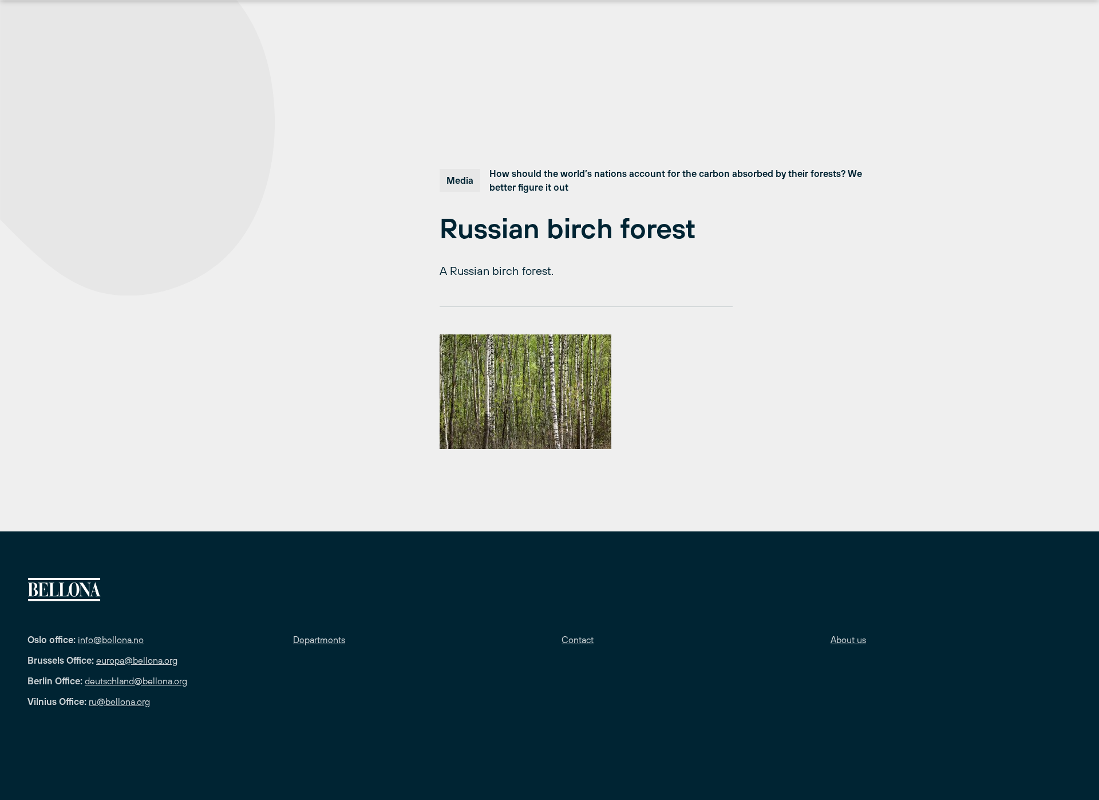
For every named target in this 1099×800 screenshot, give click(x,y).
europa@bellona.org (136, 660)
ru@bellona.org (119, 701)
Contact (578, 640)
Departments (319, 640)
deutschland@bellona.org (136, 681)
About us (848, 640)
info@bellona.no (111, 640)
